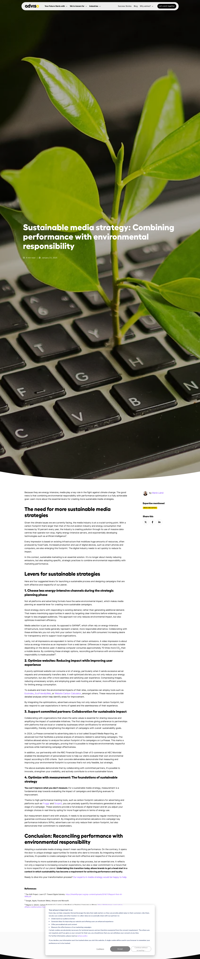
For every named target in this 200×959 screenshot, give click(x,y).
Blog (136, 6)
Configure (100, 949)
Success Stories (124, 6)
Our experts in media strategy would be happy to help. (100, 877)
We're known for (77, 6)
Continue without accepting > (141, 948)
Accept (120, 949)
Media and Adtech (150, 508)
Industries (93, 6)
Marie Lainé (157, 493)
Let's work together (167, 6)
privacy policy (82, 936)
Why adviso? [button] (145, 6)
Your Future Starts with (55, 6)
